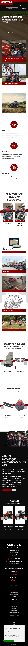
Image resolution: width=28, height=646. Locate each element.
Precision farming (14, 588)
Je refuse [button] (19, 641)
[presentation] (2, 214)
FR (25, 1)
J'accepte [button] (9, 641)
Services (14, 618)
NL (22, 1)
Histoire (14, 620)
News (14, 622)
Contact (14, 624)
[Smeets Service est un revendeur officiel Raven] (14, 578)
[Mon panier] (20, 5)
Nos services (7, 490)
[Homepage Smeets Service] (14, 546)
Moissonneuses (14, 592)
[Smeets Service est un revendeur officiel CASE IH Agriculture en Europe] (14, 572)
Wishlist (14, 608)
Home (14, 601)
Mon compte (14, 610)
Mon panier (14, 606)
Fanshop (14, 596)
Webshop (14, 604)
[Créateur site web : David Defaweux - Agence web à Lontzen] (14, 645)
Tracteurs (14, 590)
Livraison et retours (14, 612)
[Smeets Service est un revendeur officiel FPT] (14, 580)
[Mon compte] (25, 5)
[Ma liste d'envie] (23, 5)
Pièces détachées (14, 594)
